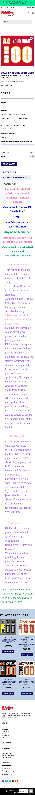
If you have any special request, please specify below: (16, 142)
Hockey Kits (6, 749)
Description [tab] (9, 172)
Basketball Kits (7, 753)
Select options (8, 651)
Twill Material (7, 757)
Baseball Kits (6, 751)
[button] (31, 38)
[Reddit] (16, 781)
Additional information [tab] (15, 177)
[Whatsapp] (9, 781)
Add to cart (9, 164)
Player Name (9, 118)
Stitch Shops (6, 731)
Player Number (26, 118)
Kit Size (7, 111)
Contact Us (5, 735)
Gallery (4, 733)
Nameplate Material (7, 133)
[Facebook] (3, 781)
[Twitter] (6, 781)
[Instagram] (13, 781)
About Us (5, 729)
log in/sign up (29, 8)
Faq (3, 738)
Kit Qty (7, 102)
